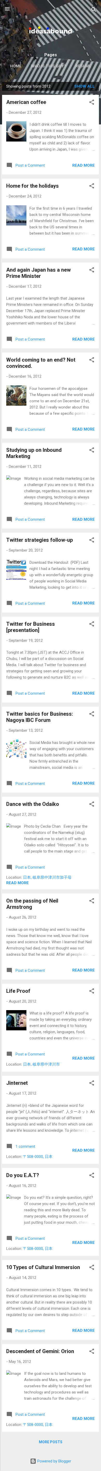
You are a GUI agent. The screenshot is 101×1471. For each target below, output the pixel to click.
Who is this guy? (48, 66)
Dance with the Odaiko (32, 804)
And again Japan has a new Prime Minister (38, 273)
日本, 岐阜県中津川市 (41, 1064)
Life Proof (18, 991)
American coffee (26, 102)
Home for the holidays (32, 186)
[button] (92, 103)
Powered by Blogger (53, 1461)
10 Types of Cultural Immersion (43, 1267)
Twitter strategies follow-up (39, 540)
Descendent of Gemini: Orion (40, 1351)
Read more (83, 165)
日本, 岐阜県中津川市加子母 (47, 877)
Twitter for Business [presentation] (30, 627)
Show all (84, 86)
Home (15, 66)
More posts (50, 1442)
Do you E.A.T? (22, 1175)
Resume (83, 66)
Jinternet (17, 1083)
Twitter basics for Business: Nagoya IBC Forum (39, 717)
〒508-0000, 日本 (38, 1156)
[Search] (94, 10)
